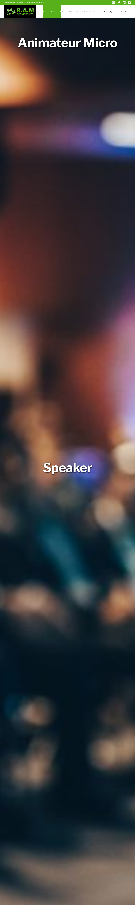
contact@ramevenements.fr (36, 2)
